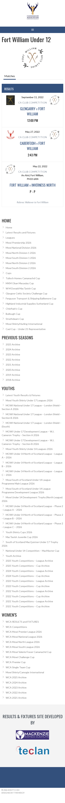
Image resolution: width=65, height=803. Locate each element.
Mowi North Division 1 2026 (21, 252)
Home (9, 227)
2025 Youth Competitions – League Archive (29, 560)
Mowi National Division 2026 (21, 247)
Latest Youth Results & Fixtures (23, 395)
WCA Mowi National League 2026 (24, 636)
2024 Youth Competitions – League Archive (29, 570)
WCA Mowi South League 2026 (23, 646)
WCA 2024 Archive (16, 682)
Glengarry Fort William (32, 111)
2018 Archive (13, 379)
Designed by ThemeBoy (13, 793)
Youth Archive (13, 555)
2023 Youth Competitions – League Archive (29, 580)
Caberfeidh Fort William (32, 146)
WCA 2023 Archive (16, 687)
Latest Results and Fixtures (21, 232)
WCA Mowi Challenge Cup (20, 657)
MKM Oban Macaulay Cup (20, 283)
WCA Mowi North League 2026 (23, 641)
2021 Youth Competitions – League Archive (29, 601)
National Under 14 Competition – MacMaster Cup (32, 550)
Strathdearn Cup (15, 318)
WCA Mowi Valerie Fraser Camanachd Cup (28, 651)
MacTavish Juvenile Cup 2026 (22, 537)
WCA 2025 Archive (16, 677)
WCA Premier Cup (16, 662)
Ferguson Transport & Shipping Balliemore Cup (31, 298)
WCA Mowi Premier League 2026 (24, 631)
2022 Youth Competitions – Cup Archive (28, 596)
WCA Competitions (16, 626)
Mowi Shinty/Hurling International (24, 323)
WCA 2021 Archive (16, 697)
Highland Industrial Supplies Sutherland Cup (29, 303)
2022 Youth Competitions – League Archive (29, 591)
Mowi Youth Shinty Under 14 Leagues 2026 (29, 448)
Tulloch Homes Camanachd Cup (23, 278)
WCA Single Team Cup (18, 667)
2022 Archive (13, 359)
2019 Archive (13, 374)
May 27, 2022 (32, 131)
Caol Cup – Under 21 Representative (26, 329)
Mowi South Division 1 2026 (21, 257)
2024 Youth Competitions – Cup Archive (28, 575)
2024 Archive (13, 349)
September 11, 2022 (32, 97)
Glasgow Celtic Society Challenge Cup (26, 293)
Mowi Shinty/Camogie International (25, 672)
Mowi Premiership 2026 (18, 242)
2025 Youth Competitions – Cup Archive (28, 565)
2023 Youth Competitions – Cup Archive (28, 586)
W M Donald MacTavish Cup (21, 288)
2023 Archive (13, 354)
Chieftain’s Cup (14, 308)
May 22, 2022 (40, 166)
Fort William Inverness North (32, 185)
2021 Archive (13, 364)
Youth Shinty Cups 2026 (19, 532)
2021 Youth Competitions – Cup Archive (28, 606)
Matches (9, 76)
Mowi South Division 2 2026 (21, 268)
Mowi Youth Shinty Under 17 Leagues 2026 (29, 400)
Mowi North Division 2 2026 (21, 263)
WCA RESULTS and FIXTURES (22, 621)
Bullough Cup (13, 313)
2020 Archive (13, 369)
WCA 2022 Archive (16, 692)
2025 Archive (13, 344)
